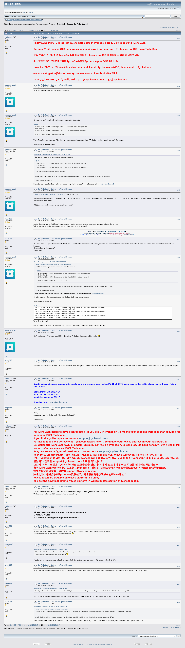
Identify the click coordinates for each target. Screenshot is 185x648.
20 (44, 30)
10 (22, 30)
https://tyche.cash (107, 184)
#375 (178, 507)
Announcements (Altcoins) (45, 24)
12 (26, 30)
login (24, 12)
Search (20, 19)
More (39, 19)
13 (29, 30)
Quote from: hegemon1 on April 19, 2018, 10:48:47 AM (50, 606)
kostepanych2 (10, 85)
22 (49, 30)
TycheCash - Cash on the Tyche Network (72, 24)
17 (37, 30)
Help (15, 19)
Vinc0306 (8, 239)
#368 (178, 258)
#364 (178, 150)
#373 (178, 427)
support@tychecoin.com (93, 438)
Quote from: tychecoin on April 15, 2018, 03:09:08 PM (50, 262)
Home (9, 19)
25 (55, 30)
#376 (178, 527)
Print (178, 30)
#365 (178, 190)
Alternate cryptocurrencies (25, 24)
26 (57, 30)
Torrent (32, 16)
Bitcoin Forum (9, 24)
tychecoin (8, 37)
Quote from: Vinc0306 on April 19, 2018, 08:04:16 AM (50, 549)
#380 (178, 602)
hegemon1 (9, 408)
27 (59, 30)
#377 (178, 545)
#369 (178, 331)
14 (31, 30)
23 (51, 30)
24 (53, 30)
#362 (178, 86)
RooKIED (8, 219)
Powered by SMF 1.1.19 (80, 644)
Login (26, 19)
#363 (178, 116)
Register (33, 19)
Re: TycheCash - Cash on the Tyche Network (55, 37)
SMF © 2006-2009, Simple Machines (100, 644)
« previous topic (165, 27)
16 (35, 30)
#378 (178, 566)
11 (24, 30)
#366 (178, 220)
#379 (178, 584)
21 (46, 30)
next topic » (176, 27)
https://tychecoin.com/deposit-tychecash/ (50, 194)
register (30, 12)
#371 (178, 379)
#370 (178, 361)
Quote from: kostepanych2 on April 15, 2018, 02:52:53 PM (52, 154)
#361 (178, 38)
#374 (178, 487)
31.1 (28, 16)
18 (39, 30)
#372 (178, 408)
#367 (178, 239)
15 (33, 30)
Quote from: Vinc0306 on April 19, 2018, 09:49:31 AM (50, 588)
